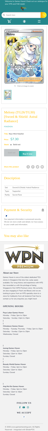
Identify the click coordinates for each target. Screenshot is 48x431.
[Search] (44, 15)
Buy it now (27, 154)
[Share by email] (42, 167)
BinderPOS (30, 429)
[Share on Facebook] (28, 167)
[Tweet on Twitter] (37, 167)
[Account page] (24, 21)
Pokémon (8, 126)
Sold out (11, 152)
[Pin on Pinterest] (33, 167)
